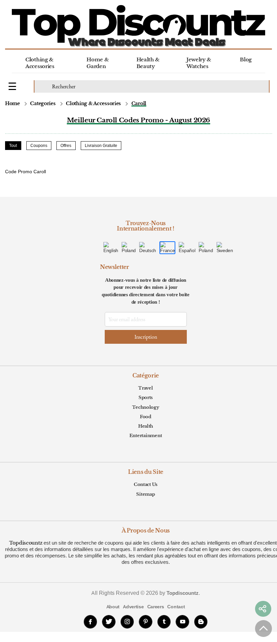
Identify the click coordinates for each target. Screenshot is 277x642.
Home (12, 103)
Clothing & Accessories (39, 62)
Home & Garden (97, 62)
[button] (263, 609)
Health (145, 426)
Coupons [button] (38, 145)
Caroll (138, 103)
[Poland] (206, 247)
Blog (246, 59)
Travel (145, 388)
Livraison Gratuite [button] (101, 145)
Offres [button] (65, 145)
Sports (145, 397)
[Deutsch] (147, 247)
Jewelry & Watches (198, 62)
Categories (42, 103)
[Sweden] (225, 247)
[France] (167, 247)
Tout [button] (13, 145)
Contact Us (145, 484)
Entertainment (145, 435)
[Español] (187, 247)
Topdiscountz (26, 543)
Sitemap (145, 494)
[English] (110, 247)
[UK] (129, 247)
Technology (145, 407)
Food (145, 417)
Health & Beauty (148, 62)
